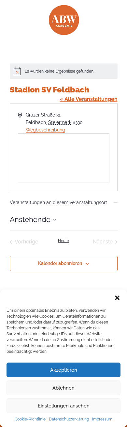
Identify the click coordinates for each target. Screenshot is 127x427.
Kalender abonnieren (60, 263)
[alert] (64, 71)
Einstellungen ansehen (64, 406)
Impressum (102, 419)
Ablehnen (63, 388)
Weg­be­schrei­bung (45, 129)
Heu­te (63, 241)
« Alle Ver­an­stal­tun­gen (89, 99)
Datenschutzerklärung (69, 419)
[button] (117, 298)
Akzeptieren (63, 370)
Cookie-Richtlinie (30, 419)
